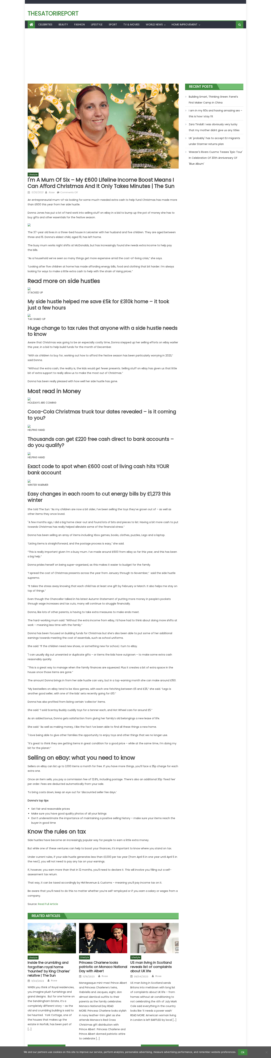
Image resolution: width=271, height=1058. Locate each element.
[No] (266, 1052)
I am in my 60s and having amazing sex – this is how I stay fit (215, 113)
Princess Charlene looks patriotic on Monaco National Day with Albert (103, 966)
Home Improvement (184, 24)
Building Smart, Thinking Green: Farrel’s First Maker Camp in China (213, 99)
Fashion (79, 24)
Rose (51, 192)
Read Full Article (48, 904)
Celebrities (45, 24)
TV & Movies (131, 24)
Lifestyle (97, 24)
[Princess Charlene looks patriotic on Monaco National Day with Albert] (103, 938)
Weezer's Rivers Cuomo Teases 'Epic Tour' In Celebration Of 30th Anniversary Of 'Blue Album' (216, 158)
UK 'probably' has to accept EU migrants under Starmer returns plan (214, 141)
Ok (242, 1052)
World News (154, 24)
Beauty (63, 24)
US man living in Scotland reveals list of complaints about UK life (151, 966)
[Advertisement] (135, 56)
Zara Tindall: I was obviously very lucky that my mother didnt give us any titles (214, 127)
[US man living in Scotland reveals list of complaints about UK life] (154, 938)
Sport (113, 24)
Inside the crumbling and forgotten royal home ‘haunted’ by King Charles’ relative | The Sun (49, 969)
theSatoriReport (53, 13)
